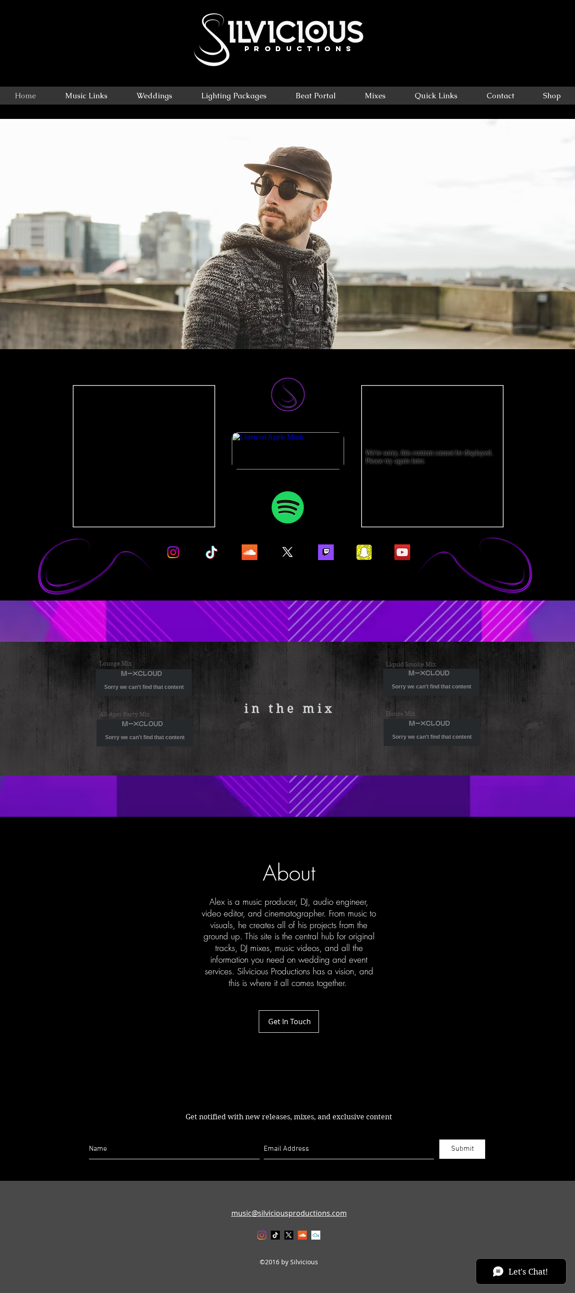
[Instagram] (173, 552)
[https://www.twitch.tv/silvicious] (326, 552)
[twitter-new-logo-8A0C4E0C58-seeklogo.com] (288, 552)
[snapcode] (364, 552)
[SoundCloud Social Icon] (249, 552)
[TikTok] (275, 1235)
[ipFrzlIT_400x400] (315, 1235)
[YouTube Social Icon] (402, 552)
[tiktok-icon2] (211, 552)
